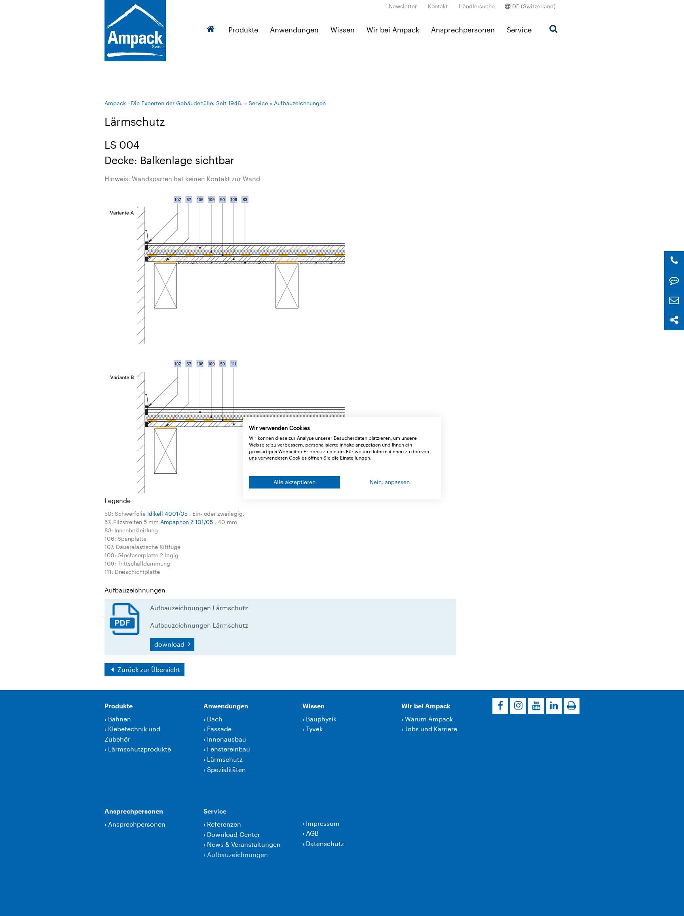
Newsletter (403, 6)
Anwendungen (294, 29)
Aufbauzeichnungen (300, 103)
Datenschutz (325, 843)
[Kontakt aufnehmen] (674, 280)
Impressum (323, 823)
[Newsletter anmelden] (674, 300)
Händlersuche (477, 6)
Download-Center (233, 834)
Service (519, 29)
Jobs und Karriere (431, 728)
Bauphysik (321, 719)
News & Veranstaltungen (244, 844)
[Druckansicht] (572, 706)
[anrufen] (674, 261)
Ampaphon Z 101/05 (187, 522)
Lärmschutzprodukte (139, 749)
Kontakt (438, 6)
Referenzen (224, 824)
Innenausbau (226, 739)
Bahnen (119, 719)
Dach (214, 719)
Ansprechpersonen (463, 29)
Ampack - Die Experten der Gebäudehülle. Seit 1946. (173, 103)
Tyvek (314, 728)
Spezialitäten (226, 769)
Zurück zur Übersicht (148, 669)
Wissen (343, 29)
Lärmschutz (225, 759)
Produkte (243, 29)
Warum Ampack (429, 719)
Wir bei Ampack (393, 29)
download (170, 644)
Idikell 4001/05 (168, 513)
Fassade (219, 728)
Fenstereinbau (228, 749)
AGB (312, 833)
